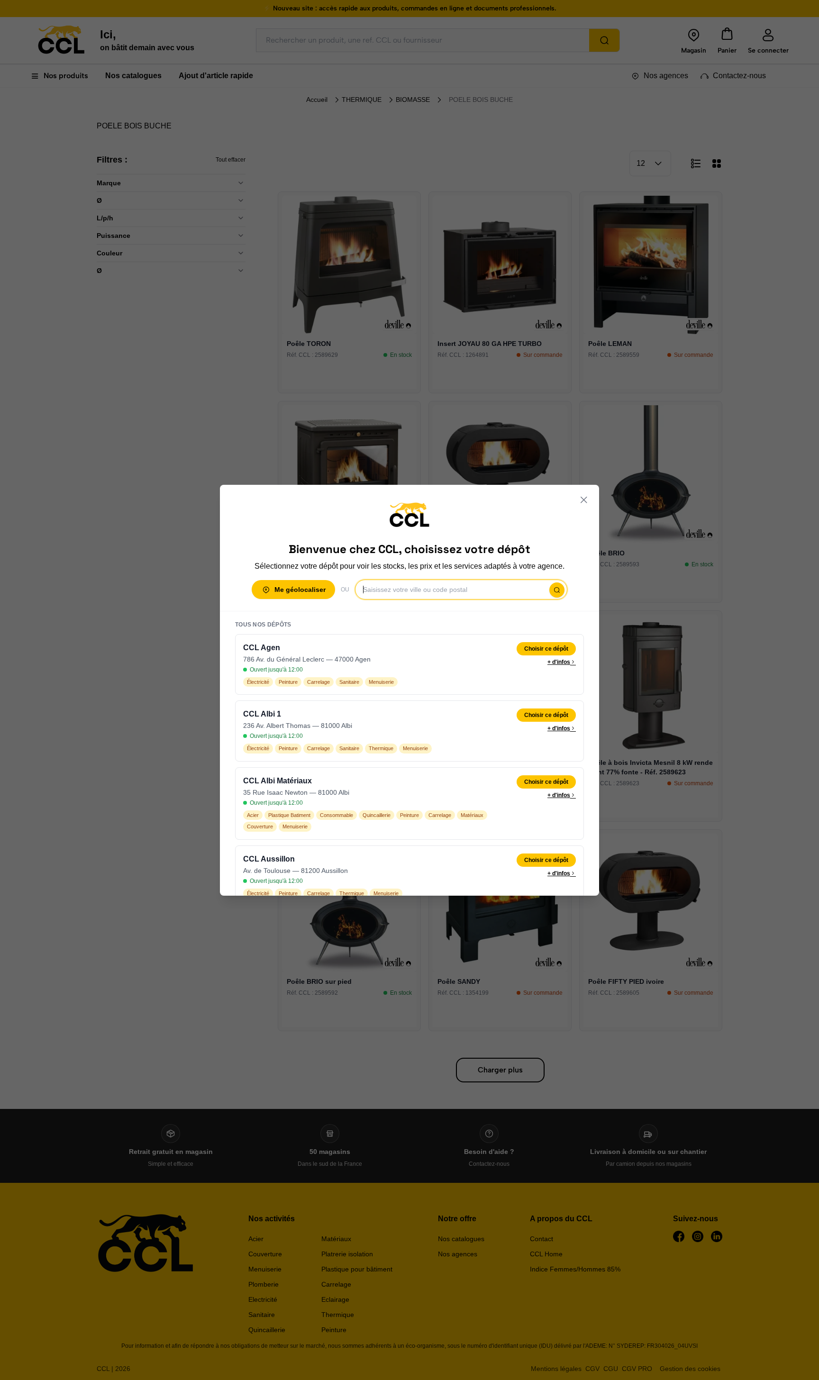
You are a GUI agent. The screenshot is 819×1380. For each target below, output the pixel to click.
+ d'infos (558, 662)
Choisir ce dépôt (546, 648)
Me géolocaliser (300, 589)
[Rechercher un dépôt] (556, 590)
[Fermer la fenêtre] (583, 499)
